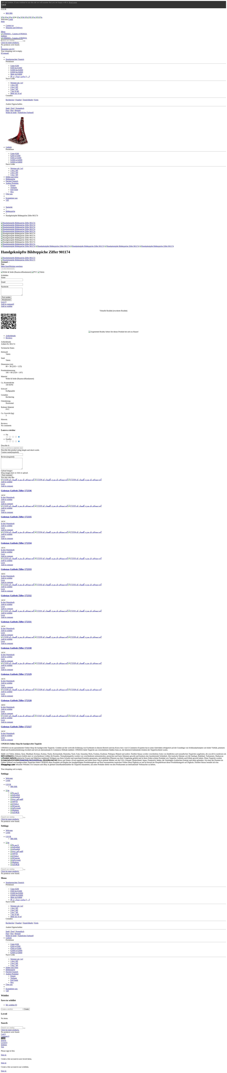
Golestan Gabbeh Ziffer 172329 (16, 674)
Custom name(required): (10, 452)
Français (16, 806)
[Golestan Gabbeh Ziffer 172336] (51, 480)
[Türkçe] (26, 17)
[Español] (11, 17)
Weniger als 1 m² (16, 83)
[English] (7, 17)
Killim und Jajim (12, 177)
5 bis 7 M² (14, 89)
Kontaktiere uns (11, 198)
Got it (4, 5)
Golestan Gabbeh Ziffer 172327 (16, 726)
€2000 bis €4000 (16, 72)
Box (12, 192)
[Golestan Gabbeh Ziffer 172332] (51, 585)
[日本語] (40, 17)
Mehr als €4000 (16, 74)
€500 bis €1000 (16, 68)
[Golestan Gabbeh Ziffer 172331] (51, 611)
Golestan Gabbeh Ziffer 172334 (16, 543)
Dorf (12, 108)
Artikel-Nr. (5, 344)
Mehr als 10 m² (16, 93)
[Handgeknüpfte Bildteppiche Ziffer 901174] (18, 223)
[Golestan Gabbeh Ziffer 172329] (51, 663)
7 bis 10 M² (14, 91)
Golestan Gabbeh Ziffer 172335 (16, 517)
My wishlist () (11, 1005)
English (17, 795)
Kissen (12, 185)
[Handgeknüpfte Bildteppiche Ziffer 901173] (113, 258)
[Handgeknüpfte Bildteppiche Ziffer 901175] (113, 260)
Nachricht (4, 287)
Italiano (16, 810)
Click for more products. (10, 43)
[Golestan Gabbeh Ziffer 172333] (51, 558)
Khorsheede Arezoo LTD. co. (31, 760)
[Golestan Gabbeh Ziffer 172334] (51, 532)
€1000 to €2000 (16, 160)
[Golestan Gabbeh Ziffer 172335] (51, 506)
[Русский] (34, 17)
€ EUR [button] (3, 9)
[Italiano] (37, 17)
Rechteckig (10, 100)
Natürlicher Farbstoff (25, 113)
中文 (16, 802)
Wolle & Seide (11, 113)
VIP (7, 200)
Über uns (9, 194)
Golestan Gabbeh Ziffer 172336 (16, 490)
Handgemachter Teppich (15, 59)
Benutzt (18, 110)
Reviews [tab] (9, 338)
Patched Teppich (12, 181)
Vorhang (13, 188)
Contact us (10, 26)
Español (17, 797)
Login (8, 780)
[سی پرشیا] (14, 34)
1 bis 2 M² (14, 85)
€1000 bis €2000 (16, 70)
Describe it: (5, 445)
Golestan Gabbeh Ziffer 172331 (16, 622)
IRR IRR (9, 13)
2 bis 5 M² (14, 87)
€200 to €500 (15, 156)
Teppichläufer (28, 100)
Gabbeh (9, 147)
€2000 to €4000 (16, 162)
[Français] (30, 17)
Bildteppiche (10, 179)
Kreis (36, 100)
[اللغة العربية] (19, 17)
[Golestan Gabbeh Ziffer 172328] (51, 690)
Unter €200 (14, 66)
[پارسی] (3, 17)
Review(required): (8, 457)
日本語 (16, 812)
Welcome (9, 778)
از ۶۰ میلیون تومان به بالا (20, 76)
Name (3, 277)
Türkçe (16, 804)
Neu (11, 110)
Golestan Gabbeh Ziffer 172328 (16, 700)
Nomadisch (20, 108)
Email (3, 282)
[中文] (23, 17)
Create (26, 1009)
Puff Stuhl (14, 190)
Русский (17, 808)
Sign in (3, 1055)
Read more (73, 2)
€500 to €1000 (15, 158)
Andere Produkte (12, 183)
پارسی (16, 793)
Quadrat (18, 100)
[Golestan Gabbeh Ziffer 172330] (51, 637)
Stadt (7, 108)
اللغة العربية (18, 799)
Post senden (6, 297)
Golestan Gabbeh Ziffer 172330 (16, 648)
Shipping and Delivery (14, 28)
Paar (7, 110)
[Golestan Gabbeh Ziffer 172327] (51, 716)
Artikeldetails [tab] (11, 336)
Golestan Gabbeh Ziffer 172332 (16, 595)
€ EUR (8, 784)
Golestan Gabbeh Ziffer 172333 (16, 569)
